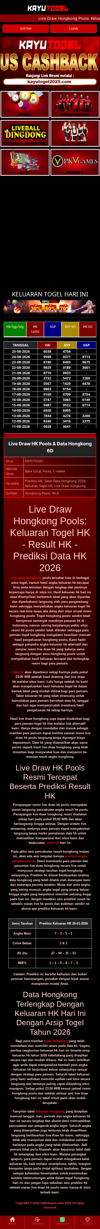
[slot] (75, 104)
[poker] (25, 162)
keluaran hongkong (50, 1111)
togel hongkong (56, 1041)
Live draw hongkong (26, 578)
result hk (52, 843)
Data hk (18, 672)
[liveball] (75, 162)
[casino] (75, 133)
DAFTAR (26, 28)
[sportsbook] (25, 133)
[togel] (25, 104)
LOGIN (73, 28)
